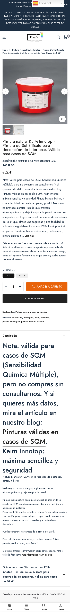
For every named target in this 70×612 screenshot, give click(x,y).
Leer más (29, 235)
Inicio (5, 49)
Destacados (8, 312)
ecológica (28, 317)
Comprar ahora (35, 298)
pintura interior (28, 321)
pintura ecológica (11, 321)
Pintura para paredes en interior (31, 312)
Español (44, 3)
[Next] (64, 91)
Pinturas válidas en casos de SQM (30, 436)
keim (37, 317)
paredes (45, 317)
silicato (40, 321)
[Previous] (6, 91)
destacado (17, 317)
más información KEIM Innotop (37, 554)
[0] (65, 37)
